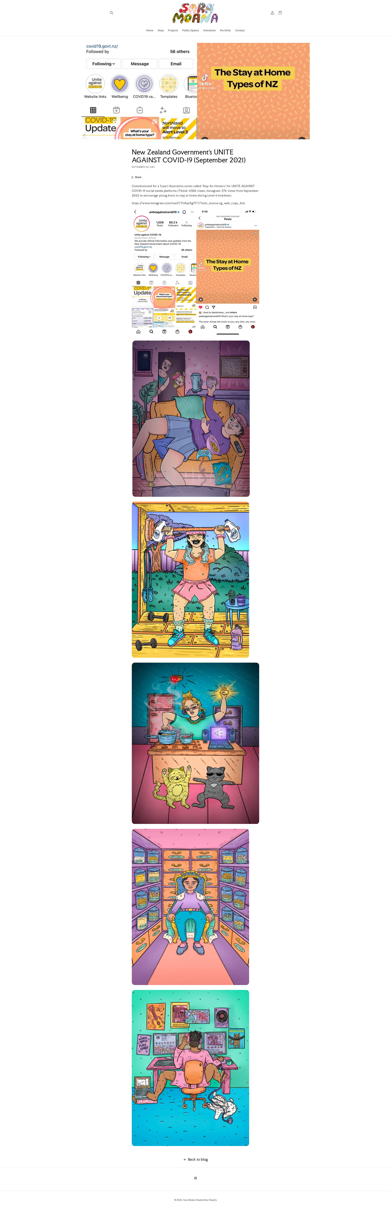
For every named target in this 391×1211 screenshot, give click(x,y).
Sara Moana (189, 1200)
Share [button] (138, 177)
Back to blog (198, 1159)
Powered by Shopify (206, 1200)
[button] (111, 13)
